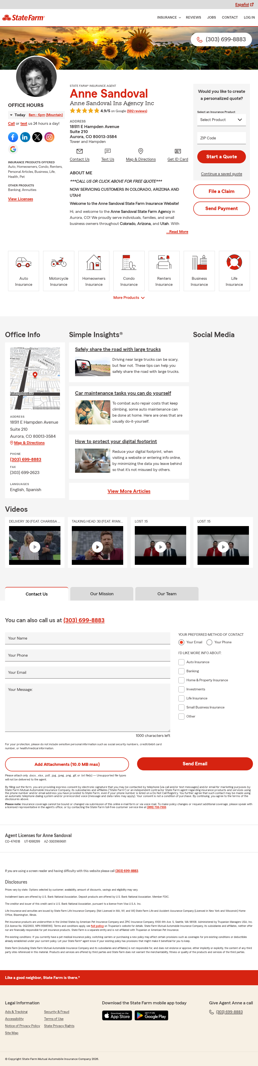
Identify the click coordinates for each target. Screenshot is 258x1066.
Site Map (11, 1033)
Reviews (193, 17)
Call (11, 124)
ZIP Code (208, 138)
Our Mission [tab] (102, 593)
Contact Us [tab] (37, 594)
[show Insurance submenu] (179, 17)
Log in (249, 17)
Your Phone (18, 655)
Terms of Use (53, 1019)
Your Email (17, 672)
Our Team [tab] (167, 593)
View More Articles (129, 491)
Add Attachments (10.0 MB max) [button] (67, 764)
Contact (230, 17)
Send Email (195, 763)
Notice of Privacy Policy (22, 1026)
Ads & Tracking (16, 1012)
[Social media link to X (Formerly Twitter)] (37, 137)
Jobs (211, 17)
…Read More (177, 232)
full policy (97, 925)
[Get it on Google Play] (151, 1015)
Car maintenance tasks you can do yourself (123, 393)
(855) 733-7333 (156, 807)
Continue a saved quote (221, 174)
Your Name (17, 638)
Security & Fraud (56, 1012)
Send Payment (221, 208)
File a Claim (222, 191)
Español (242, 5)
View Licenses (20, 199)
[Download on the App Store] (117, 1015)
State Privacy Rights (59, 1026)
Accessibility (14, 1019)
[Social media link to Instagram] (49, 137)
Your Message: (20, 690)
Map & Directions (29, 443)
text (23, 124)
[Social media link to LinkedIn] (25, 137)
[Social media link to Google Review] (13, 149)
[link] (23, 18)
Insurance (167, 17)
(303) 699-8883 (25, 459)
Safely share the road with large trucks (118, 349)
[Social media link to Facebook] (13, 137)
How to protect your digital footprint (116, 441)
